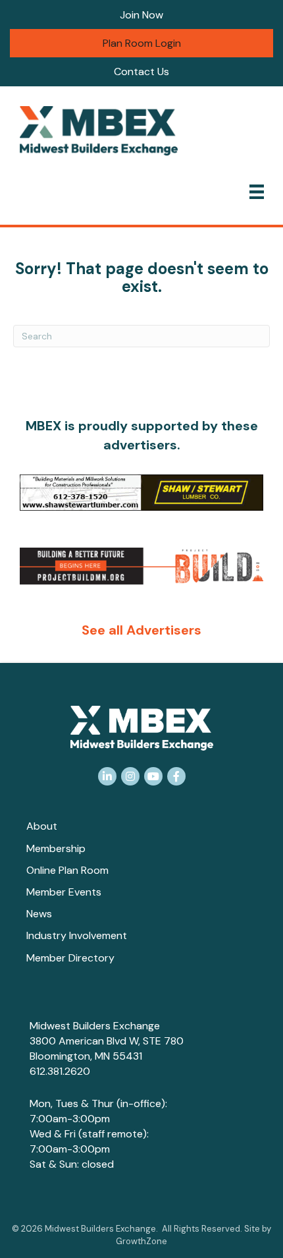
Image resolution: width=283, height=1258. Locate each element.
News (39, 914)
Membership (56, 848)
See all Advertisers (141, 630)
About (41, 826)
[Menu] (256, 191)
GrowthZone (141, 1241)
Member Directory (70, 958)
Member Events (63, 892)
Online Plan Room (67, 870)
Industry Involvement (76, 935)
